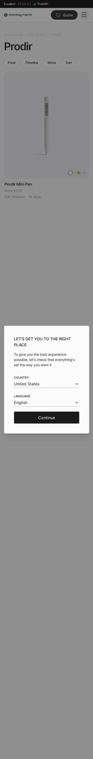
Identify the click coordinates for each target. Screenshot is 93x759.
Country (21, 377)
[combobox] (46, 384)
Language (22, 396)
